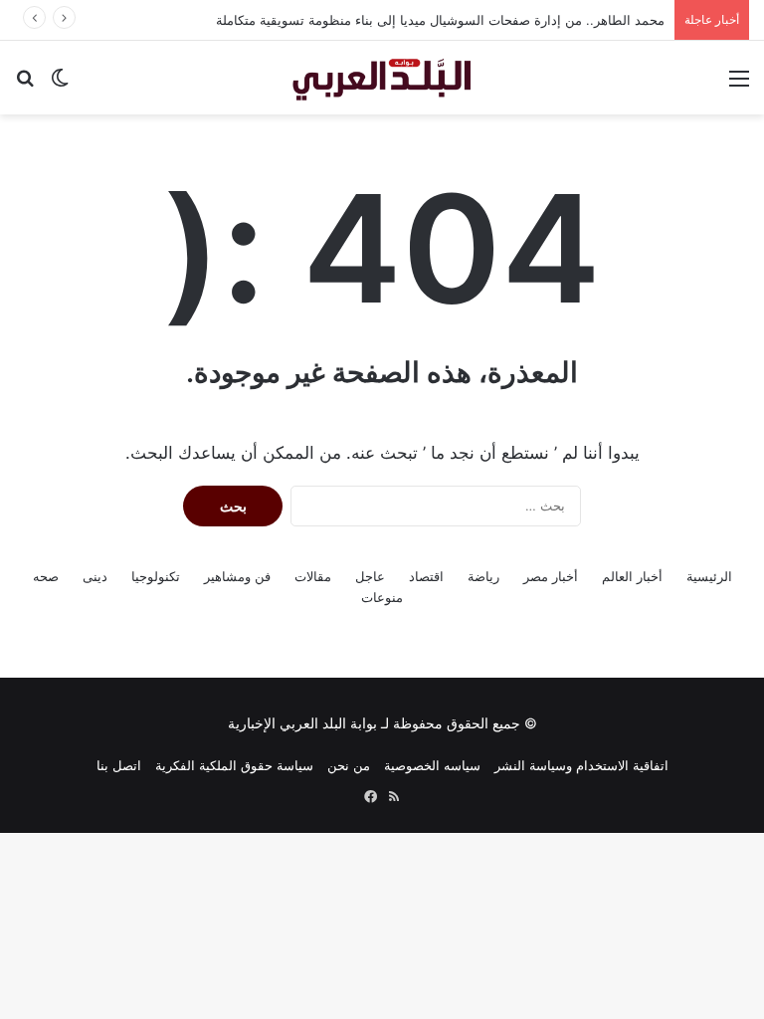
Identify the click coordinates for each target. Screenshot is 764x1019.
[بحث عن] (25, 85)
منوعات (382, 597)
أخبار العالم (632, 576)
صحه (46, 576)
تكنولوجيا (155, 576)
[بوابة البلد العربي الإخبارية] (382, 78)
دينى (95, 576)
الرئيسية (709, 576)
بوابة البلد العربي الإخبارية (302, 722)
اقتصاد (426, 576)
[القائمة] (739, 85)
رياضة (483, 576)
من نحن (348, 765)
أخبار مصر (550, 576)
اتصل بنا (118, 765)
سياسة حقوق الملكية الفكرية (234, 765)
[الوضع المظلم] (60, 85)
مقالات (312, 576)
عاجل (370, 576)
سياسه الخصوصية (432, 765)
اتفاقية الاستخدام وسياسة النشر (581, 765)
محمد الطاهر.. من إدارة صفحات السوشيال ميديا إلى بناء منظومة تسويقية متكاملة (440, 20)
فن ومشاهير (237, 576)
